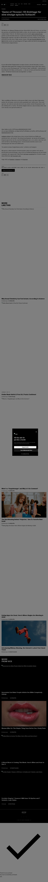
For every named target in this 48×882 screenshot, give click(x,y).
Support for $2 (25, 447)
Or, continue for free (25, 453)
